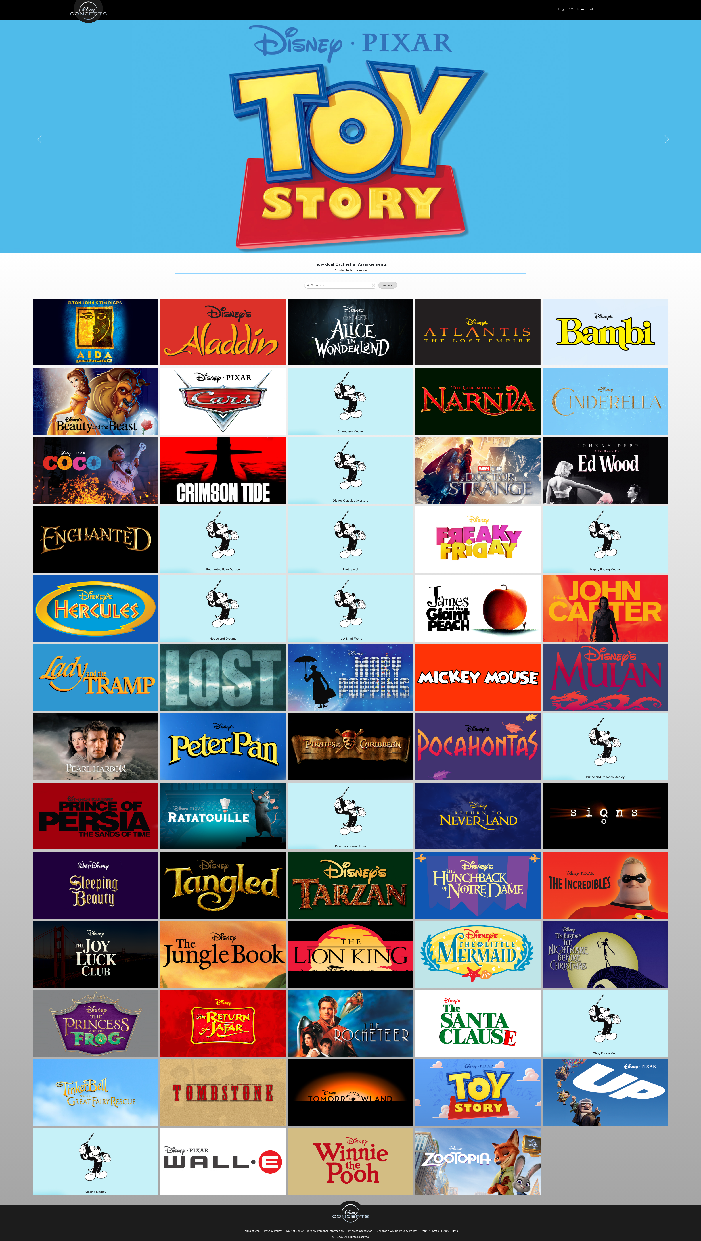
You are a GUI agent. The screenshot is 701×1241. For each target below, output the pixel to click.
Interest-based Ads (360, 1230)
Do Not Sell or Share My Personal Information (315, 1230)
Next (664, 136)
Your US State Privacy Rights (439, 1230)
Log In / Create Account (575, 9)
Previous (37, 136)
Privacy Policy (273, 1230)
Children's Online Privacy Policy (397, 1230)
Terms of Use (251, 1230)
